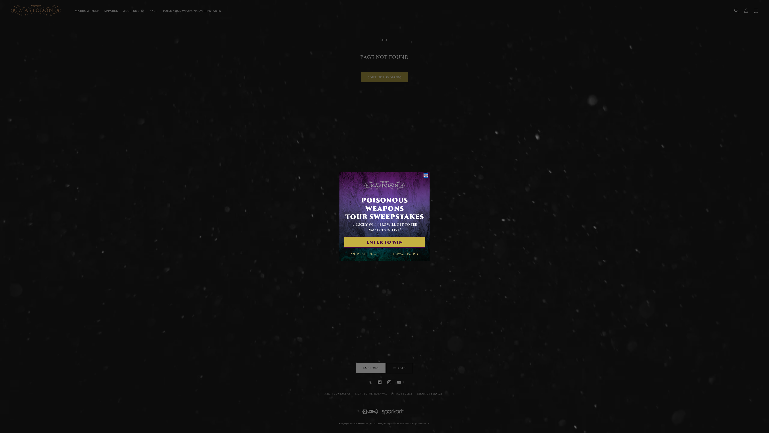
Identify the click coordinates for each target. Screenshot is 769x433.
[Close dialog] (426, 175)
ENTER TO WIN (384, 242)
